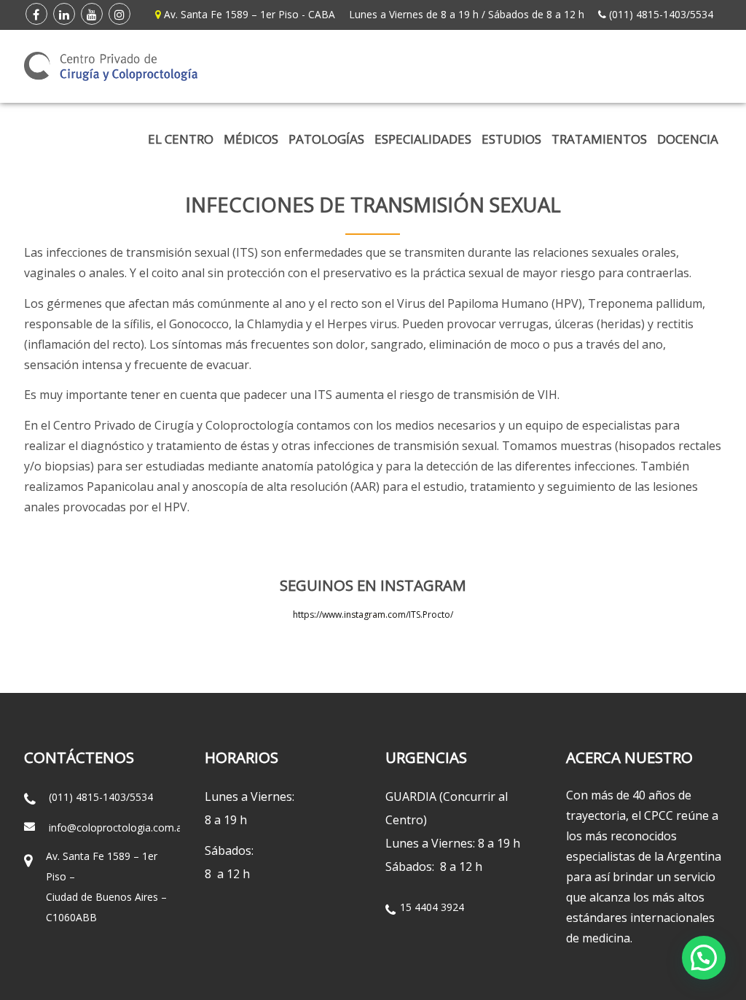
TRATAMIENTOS (599, 139)
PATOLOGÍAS (326, 139)
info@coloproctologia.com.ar (117, 827)
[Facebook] (36, 14)
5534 (701, 14)
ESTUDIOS (511, 139)
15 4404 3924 (432, 907)
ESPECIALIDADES (422, 139)
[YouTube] (92, 14)
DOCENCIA (687, 139)
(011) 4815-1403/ (89, 797)
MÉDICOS (251, 139)
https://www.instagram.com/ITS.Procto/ (373, 614)
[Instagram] (119, 14)
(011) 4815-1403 (647, 14)
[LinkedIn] (64, 14)
